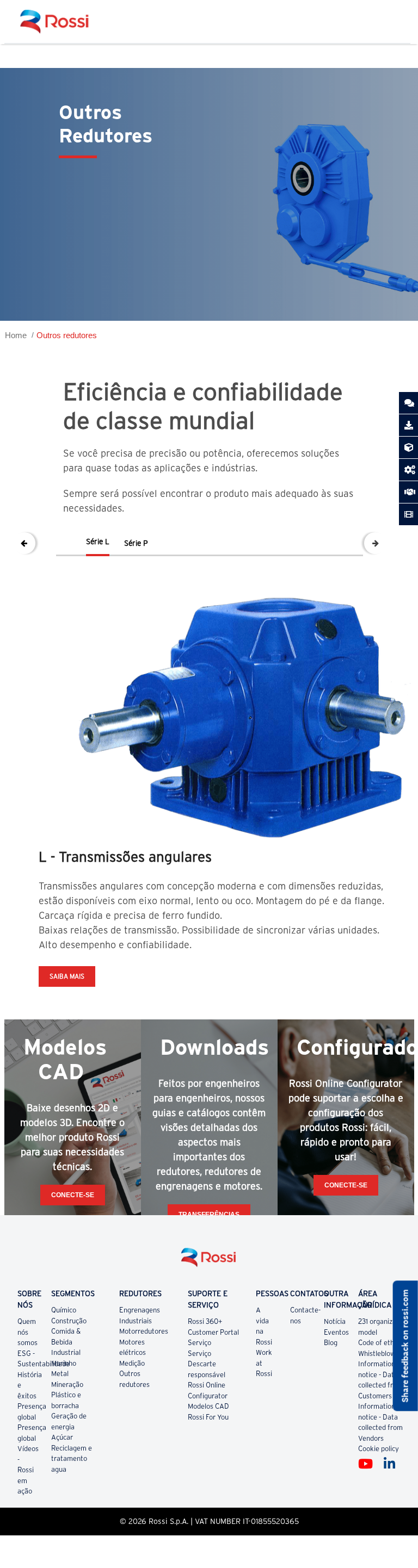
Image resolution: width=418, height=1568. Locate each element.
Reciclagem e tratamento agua (71, 1458)
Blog (330, 1343)
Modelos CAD (208, 1406)
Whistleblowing (381, 1353)
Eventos (336, 1332)
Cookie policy (378, 1449)
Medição (132, 1363)
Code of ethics (380, 1343)
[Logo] (209, 1261)
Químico (63, 1310)
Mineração (67, 1384)
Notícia (335, 1321)
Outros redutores (66, 335)
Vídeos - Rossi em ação (28, 1470)
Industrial (66, 1352)
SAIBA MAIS (67, 976)
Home (16, 335)
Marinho (63, 1363)
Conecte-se (72, 1195)
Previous (24, 543)
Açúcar (62, 1437)
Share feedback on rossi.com (405, 1346)
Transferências (209, 1214)
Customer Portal (213, 1332)
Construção (69, 1321)
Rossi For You (208, 1417)
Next (375, 543)
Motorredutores (143, 1331)
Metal (60, 1374)
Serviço (199, 1343)
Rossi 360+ (205, 1321)
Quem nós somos (27, 1332)
